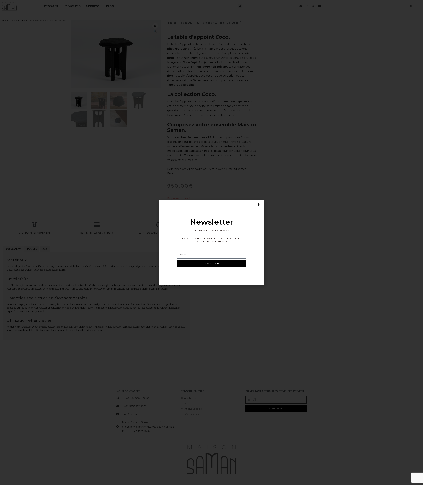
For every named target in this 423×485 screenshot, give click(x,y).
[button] (260, 204)
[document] (211, 242)
